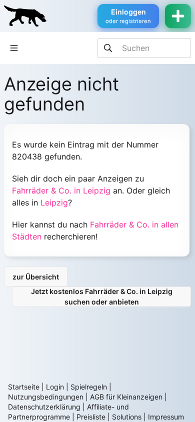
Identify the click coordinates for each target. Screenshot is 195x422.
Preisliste (91, 416)
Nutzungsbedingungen (46, 396)
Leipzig (54, 203)
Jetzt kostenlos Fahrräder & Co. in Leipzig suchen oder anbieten (101, 296)
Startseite (24, 386)
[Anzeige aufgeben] (178, 16)
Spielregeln (88, 386)
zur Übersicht (35, 276)
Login (55, 386)
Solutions (127, 416)
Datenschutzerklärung (44, 406)
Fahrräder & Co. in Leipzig (61, 191)
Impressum (166, 416)
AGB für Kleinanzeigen (126, 396)
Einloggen (128, 16)
